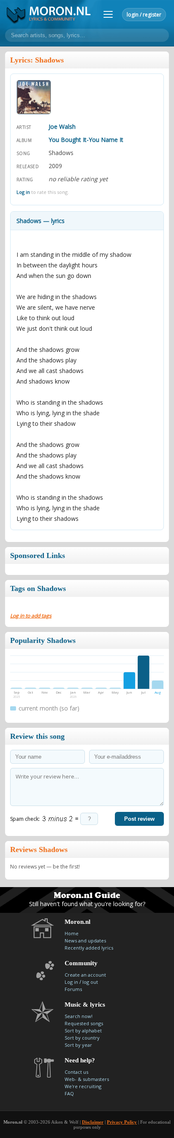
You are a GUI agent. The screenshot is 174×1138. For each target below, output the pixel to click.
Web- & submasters (87, 1079)
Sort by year (78, 1045)
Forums (73, 989)
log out (90, 982)
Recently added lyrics (89, 948)
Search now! (78, 1016)
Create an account (85, 975)
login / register (144, 14)
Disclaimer (92, 1121)
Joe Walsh (62, 127)
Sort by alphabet (83, 1030)
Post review (139, 819)
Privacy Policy (122, 1121)
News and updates (85, 940)
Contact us (76, 1072)
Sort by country (82, 1038)
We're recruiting (83, 1086)
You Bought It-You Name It (86, 140)
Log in (23, 192)
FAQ (69, 1093)
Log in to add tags (31, 615)
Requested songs (84, 1023)
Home (72, 933)
